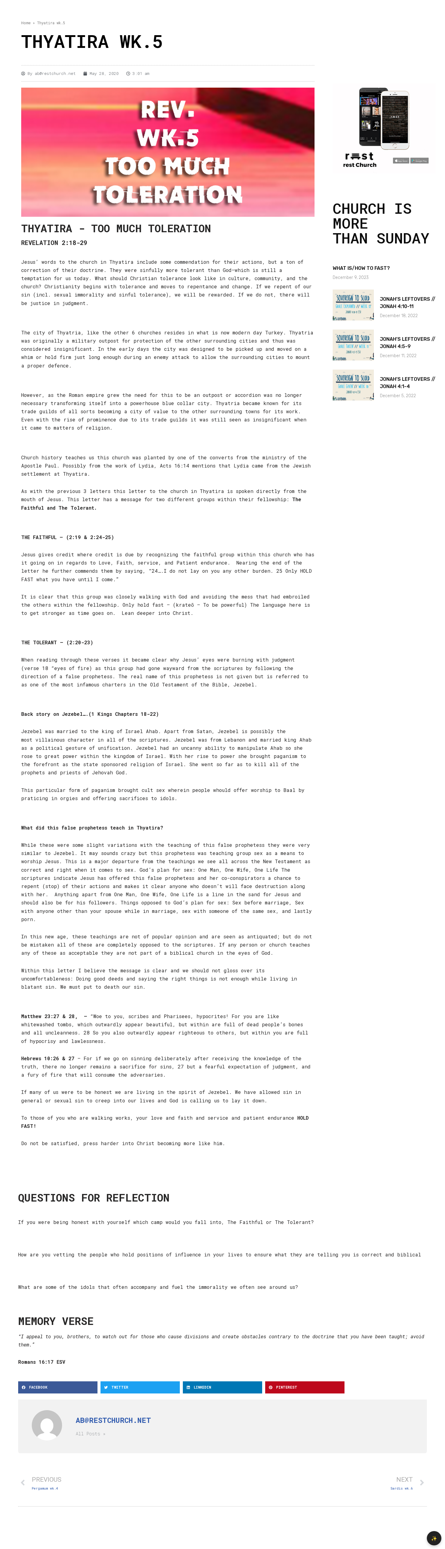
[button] (57, 1387)
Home (26, 22)
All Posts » (91, 1433)
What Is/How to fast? (361, 268)
